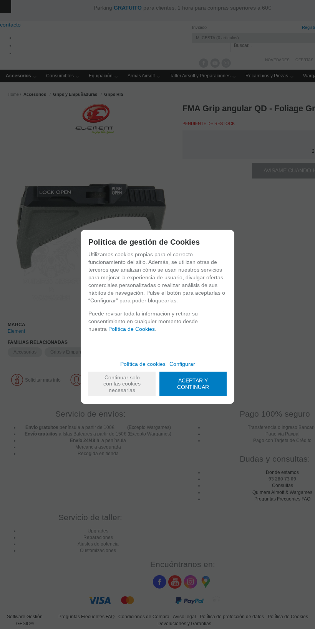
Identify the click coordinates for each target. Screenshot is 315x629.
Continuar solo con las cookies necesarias (122, 384)
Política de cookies (143, 364)
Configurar (182, 364)
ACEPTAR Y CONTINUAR (193, 383)
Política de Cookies (131, 329)
